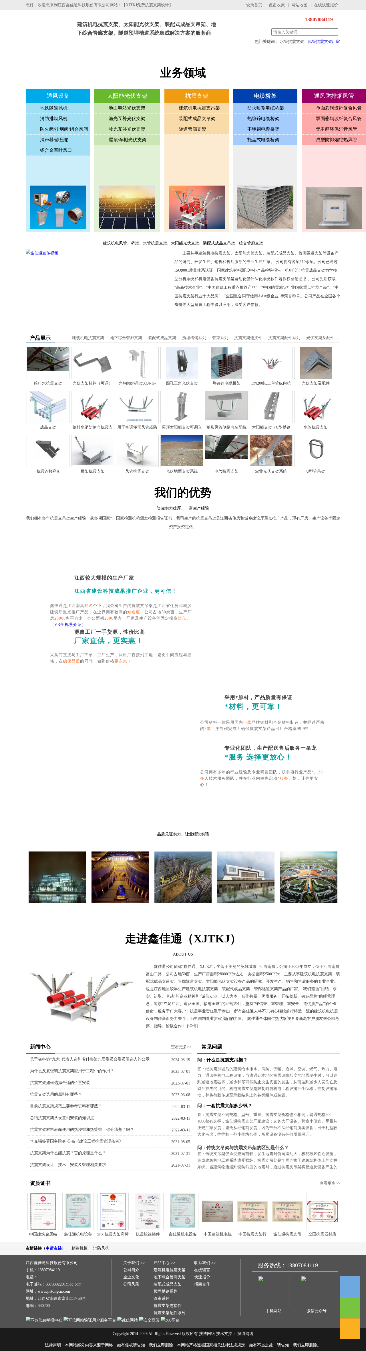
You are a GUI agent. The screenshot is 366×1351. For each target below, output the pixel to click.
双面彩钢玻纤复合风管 (339, 118)
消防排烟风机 (53, 118)
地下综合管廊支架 (126, 338)
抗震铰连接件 (148, 1234)
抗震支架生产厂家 (43, 56)
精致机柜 (79, 1248)
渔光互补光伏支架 (127, 118)
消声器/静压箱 (54, 139)
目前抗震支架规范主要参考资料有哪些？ (66, 1106)
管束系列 (220, 338)
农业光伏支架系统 (271, 471)
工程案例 (249, 56)
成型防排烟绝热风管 (336, 139)
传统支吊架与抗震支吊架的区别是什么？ (247, 1147)
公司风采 (131, 1284)
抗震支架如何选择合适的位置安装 (60, 1083)
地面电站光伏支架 (127, 108)
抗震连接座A (48, 471)
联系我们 (317, 56)
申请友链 (54, 1248)
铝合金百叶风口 (56, 150)
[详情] (192, 1026)
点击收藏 (277, 5)
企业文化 (131, 1277)
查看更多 (183, 920)
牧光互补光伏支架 (127, 129)
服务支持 (283, 56)
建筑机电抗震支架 (88, 338)
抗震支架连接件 (248, 338)
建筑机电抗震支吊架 (199, 108)
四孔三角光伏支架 (182, 383)
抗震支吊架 (77, 56)
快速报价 (202, 1277)
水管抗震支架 (316, 427)
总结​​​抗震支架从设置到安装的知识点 (62, 1118)
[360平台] (170, 1320)
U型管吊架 (315, 471)
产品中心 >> (164, 1263)
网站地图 (299, 5)
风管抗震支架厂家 (324, 41)
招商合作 (202, 1284)
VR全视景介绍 (68, 624)
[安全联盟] (149, 1320)
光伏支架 (112, 56)
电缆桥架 (146, 56)
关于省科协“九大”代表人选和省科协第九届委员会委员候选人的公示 (90, 1059)
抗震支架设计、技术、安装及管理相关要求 (68, 1165)
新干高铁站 (246, 907)
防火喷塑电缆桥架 (265, 108)
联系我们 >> (205, 1263)
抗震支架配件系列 (284, 338)
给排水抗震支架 (48, 383)
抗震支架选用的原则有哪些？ (56, 1094)
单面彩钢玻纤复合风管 (339, 108)
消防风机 (101, 1248)
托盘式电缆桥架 (263, 139)
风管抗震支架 (137, 471)
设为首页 (254, 5)
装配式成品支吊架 (197, 118)
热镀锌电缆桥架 (263, 118)
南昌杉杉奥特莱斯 (120, 907)
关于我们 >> (134, 1263)
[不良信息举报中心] (44, 1320)
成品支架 (48, 427)
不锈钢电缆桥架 (263, 129)
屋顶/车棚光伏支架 (127, 139)
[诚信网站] (127, 1320)
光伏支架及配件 (320, 338)
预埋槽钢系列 (194, 338)
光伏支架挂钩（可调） (93, 383)
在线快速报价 (326, 5)
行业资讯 (180, 56)
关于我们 (214, 56)
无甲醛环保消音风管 (336, 129)
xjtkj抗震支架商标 (113, 1234)
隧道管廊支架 (192, 129)
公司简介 (131, 1270)
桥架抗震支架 (93, 471)
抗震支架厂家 (48, 22)
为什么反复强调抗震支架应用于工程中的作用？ (72, 1071)
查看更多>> (181, 1047)
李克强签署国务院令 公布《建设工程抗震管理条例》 (76, 1141)
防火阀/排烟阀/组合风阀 (64, 129)
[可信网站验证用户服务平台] (89, 1320)
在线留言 (202, 1270)
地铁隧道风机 (53, 108)
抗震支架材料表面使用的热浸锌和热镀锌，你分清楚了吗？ (82, 1129)
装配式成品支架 (162, 338)
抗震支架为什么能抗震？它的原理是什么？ (68, 1153)
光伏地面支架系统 (182, 471)
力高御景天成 (183, 907)
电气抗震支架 (226, 471)
